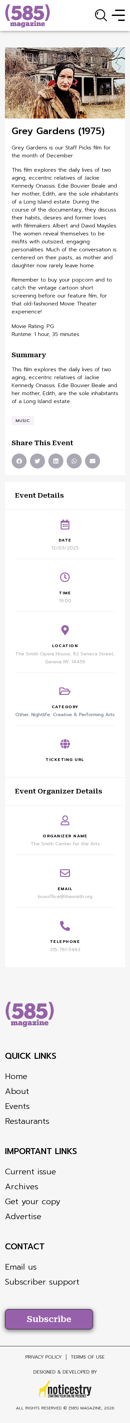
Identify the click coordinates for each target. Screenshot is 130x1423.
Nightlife (40, 714)
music (23, 421)
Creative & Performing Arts (84, 714)
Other (21, 714)
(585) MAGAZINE (85, 1408)
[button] (19, 461)
